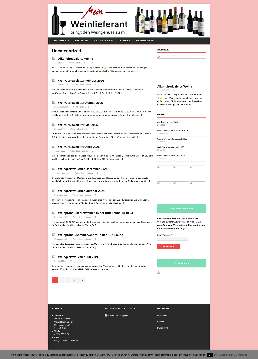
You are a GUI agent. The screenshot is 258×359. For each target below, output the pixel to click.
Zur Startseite (60, 40)
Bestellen (81, 40)
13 (75, 280)
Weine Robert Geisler (78, 63)
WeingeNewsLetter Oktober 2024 (81, 190)
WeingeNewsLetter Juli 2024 (78, 257)
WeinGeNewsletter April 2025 (79, 146)
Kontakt (160, 322)
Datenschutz (162, 328)
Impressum (162, 315)
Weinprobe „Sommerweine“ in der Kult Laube (90, 235)
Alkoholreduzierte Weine (75, 58)
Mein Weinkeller (103, 40)
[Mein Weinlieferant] (129, 36)
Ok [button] (210, 355)
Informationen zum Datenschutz (230, 354)
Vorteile (124, 40)
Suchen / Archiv (145, 40)
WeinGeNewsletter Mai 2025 (78, 124)
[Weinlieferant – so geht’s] (116, 315)
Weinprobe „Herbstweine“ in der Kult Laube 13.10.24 (95, 213)
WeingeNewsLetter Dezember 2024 (82, 169)
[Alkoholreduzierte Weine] (181, 81)
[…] (136, 71)
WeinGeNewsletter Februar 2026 (81, 80)
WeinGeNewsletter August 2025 (80, 102)
